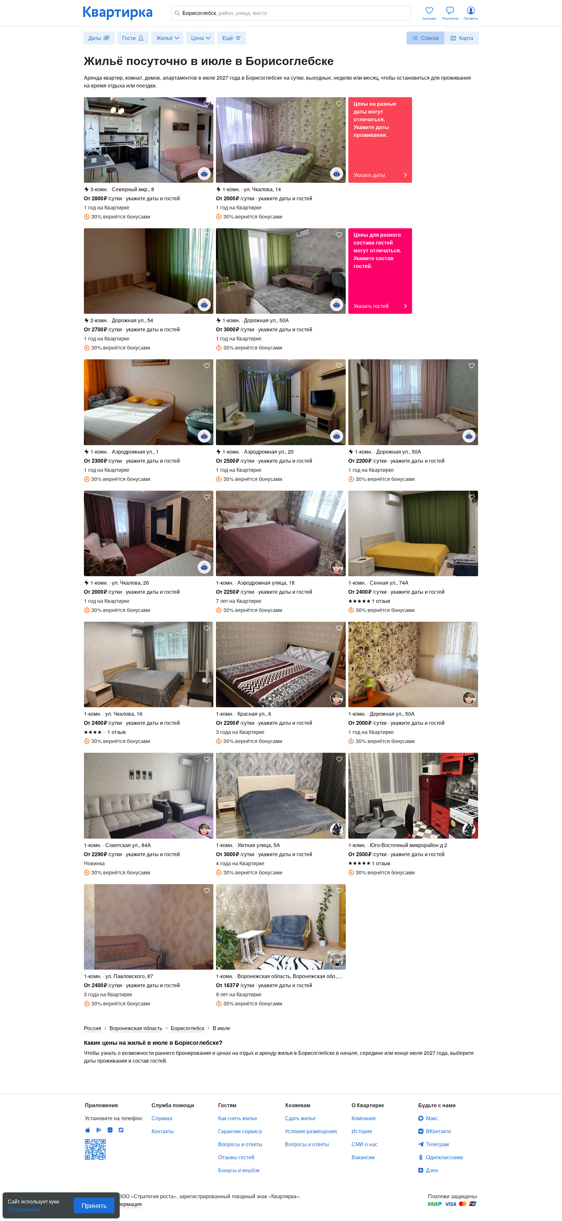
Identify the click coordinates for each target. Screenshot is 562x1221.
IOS (88, 1130)
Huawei (110, 1130)
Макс (432, 1118)
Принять (94, 1205)
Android (99, 1130)
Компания (364, 1118)
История (362, 1131)
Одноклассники (444, 1157)
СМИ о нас (365, 1144)
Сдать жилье (300, 1118)
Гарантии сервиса (240, 1131)
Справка (162, 1118)
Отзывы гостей (236, 1157)
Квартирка (122, 13)
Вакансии (363, 1157)
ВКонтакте (438, 1131)
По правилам (24, 1206)
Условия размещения (311, 1131)
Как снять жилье (237, 1118)
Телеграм (437, 1144)
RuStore (121, 1130)
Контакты (163, 1131)
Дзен (432, 1170)
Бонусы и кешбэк (239, 1170)
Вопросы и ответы (240, 1144)
